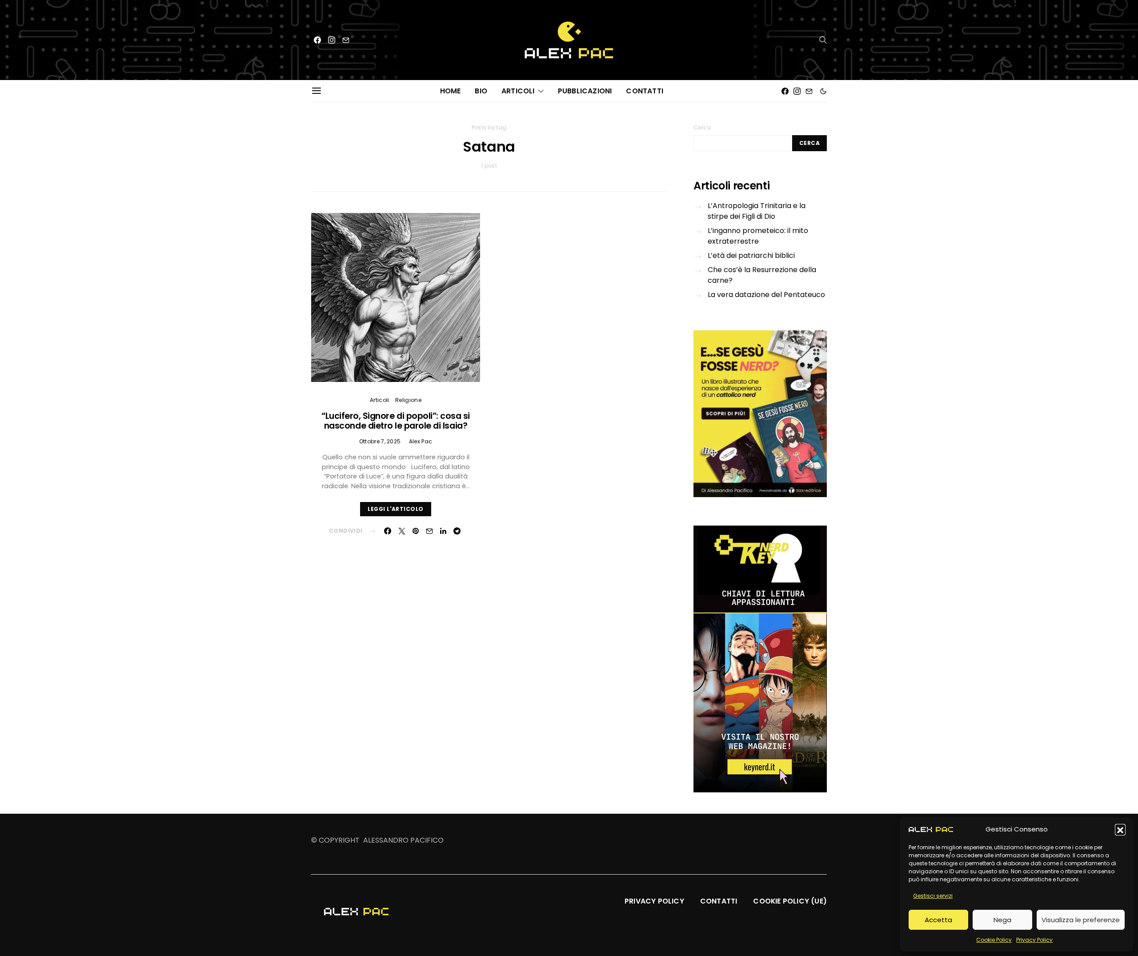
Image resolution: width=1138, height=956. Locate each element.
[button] (1120, 829)
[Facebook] (317, 40)
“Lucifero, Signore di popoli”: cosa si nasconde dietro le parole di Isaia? (395, 421)
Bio (481, 91)
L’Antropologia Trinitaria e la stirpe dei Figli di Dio (756, 211)
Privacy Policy (1034, 940)
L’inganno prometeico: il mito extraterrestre (758, 235)
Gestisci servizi (933, 896)
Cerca (702, 127)
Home (450, 91)
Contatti (644, 91)
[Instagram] (331, 40)
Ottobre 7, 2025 (380, 441)
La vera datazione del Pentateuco (766, 294)
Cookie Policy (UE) (790, 901)
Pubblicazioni (585, 91)
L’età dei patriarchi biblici (751, 255)
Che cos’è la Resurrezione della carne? (762, 275)
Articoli (518, 91)
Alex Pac (420, 441)
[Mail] (346, 40)
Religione (408, 400)
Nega (1002, 919)
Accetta (938, 919)
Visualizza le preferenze (1081, 919)
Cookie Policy (994, 940)
